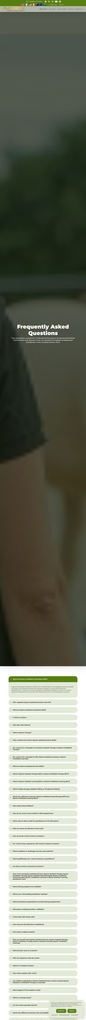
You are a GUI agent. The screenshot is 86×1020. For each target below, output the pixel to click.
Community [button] (61, 9)
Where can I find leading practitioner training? (30, 894)
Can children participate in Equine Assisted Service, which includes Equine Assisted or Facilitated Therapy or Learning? (41, 981)
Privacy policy (54, 1014)
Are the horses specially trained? (25, 1005)
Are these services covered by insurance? (28, 866)
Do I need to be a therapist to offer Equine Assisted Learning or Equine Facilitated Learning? (39, 757)
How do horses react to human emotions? (28, 836)
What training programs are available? (27, 886)
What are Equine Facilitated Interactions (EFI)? (30, 679)
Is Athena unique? (19, 717)
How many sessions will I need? (25, 973)
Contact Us (79, 9)
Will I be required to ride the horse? (26, 958)
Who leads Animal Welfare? (23, 806)
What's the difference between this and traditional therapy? (35, 1013)
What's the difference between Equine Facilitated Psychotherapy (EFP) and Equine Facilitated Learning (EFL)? (41, 797)
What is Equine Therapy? (22, 732)
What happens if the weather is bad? (27, 990)
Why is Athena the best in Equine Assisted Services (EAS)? (35, 740)
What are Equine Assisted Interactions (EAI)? (29, 710)
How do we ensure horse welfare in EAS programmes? (33, 813)
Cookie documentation (64, 1014)
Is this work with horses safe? (24, 917)
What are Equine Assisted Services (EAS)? (28, 766)
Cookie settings (74, 1014)
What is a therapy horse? (22, 997)
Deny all (72, 1010)
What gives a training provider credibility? (28, 909)
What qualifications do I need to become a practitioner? (34, 859)
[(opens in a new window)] (45, 1)
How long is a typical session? (24, 932)
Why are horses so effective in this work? (28, 828)
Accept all (61, 1010)
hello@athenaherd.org (35, 1)
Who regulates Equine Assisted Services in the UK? (32, 702)
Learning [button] (52, 9)
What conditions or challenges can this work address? (33, 851)
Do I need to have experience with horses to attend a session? (36, 844)
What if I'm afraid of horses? (23, 966)
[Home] (14, 9)
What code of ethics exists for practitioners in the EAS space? (36, 821)
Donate (61, 4)
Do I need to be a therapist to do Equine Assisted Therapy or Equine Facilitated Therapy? (42, 748)
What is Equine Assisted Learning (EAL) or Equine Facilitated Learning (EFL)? (41, 781)
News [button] (70, 9)
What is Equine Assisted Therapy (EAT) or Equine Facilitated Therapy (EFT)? (41, 774)
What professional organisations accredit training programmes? (36, 902)
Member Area (53, 4)
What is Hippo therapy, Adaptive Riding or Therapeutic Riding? (36, 789)
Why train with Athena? (21, 725)
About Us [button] (42, 9)
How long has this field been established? (28, 924)
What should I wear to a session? (25, 950)
